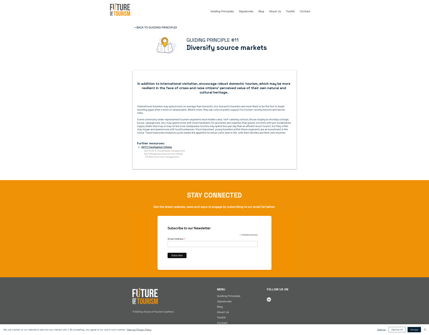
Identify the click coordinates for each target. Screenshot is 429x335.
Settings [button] (381, 329)
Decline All (397, 329)
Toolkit (221, 317)
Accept (414, 329)
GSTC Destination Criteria (156, 147)
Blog (220, 306)
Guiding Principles (228, 296)
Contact (222, 322)
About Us (223, 312)
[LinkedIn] (269, 299)
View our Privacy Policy (139, 329)
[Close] (425, 329)
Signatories (224, 301)
